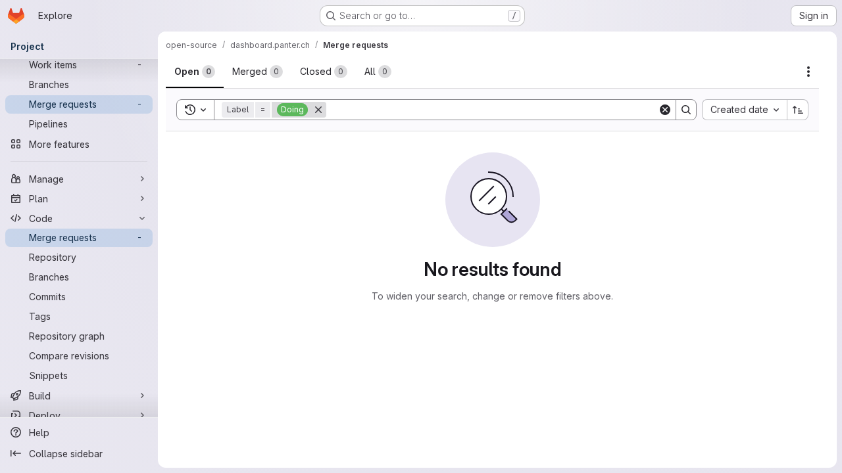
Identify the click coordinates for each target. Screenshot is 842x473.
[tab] (195, 71)
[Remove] (318, 110)
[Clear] (665, 110)
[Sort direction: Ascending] (797, 109)
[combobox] (744, 109)
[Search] (686, 109)
